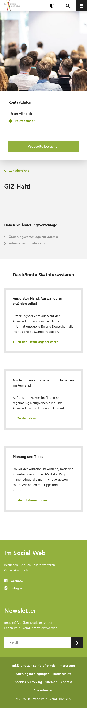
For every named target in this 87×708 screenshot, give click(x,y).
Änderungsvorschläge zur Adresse (34, 237)
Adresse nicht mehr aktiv (27, 243)
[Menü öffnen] (81, 5)
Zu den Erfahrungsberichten (37, 342)
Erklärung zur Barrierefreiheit (33, 666)
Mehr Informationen (32, 500)
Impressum (66, 666)
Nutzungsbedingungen (32, 674)
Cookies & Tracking (28, 682)
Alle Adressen (43, 690)
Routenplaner (25, 121)
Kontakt (66, 682)
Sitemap (51, 682)
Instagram (16, 588)
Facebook (16, 581)
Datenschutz (62, 674)
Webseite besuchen (44, 146)
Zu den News (26, 418)
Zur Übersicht (19, 171)
